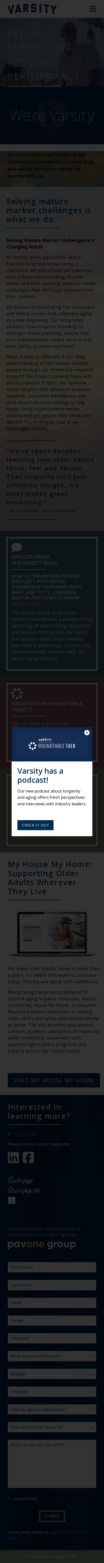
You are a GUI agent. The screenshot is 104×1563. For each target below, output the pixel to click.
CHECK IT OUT (35, 825)
